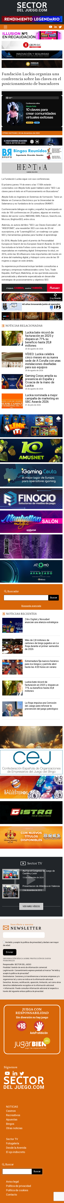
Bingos (10, 1123)
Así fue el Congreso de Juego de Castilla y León (39, 872)
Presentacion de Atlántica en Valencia (41, 886)
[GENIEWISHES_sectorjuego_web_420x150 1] (31, 738)
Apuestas (11, 1119)
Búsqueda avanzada (31, 606)
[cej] (31, 762)
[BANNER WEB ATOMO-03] (31, 572)
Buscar (53, 597)
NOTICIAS (12, 1106)
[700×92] (32, 316)
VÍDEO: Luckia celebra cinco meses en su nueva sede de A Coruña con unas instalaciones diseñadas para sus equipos (43, 360)
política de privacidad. (35, 991)
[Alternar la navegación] (5, 27)
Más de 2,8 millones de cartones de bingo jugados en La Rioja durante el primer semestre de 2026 (42, 645)
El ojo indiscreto (15, 1152)
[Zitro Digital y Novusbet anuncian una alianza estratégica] (12, 625)
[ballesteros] (31, 788)
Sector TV (12, 1139)
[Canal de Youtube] (51, 26)
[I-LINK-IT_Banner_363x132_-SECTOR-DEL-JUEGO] (31, 426)
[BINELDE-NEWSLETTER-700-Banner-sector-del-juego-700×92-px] (32, 297)
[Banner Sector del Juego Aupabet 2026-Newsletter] (32, 288)
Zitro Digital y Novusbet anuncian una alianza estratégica (41, 621)
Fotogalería (12, 1143)
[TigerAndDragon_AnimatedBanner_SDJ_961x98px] (32, 19)
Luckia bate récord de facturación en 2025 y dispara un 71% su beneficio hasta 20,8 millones (39, 339)
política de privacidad (32, 942)
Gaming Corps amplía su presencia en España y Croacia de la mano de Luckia (41, 380)
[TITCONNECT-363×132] (31, 813)
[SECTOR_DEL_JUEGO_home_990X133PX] (32, 36)
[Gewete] (31, 547)
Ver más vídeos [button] (31, 906)
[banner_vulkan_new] (32, 142)
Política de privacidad (18, 1185)
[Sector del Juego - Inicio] (32, 6)
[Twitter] (60, 26)
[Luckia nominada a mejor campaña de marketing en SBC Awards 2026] (12, 400)
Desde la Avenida (16, 1147)
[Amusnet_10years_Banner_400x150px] (31, 451)
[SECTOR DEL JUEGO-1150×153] (32, 45)
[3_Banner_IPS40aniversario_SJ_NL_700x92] (32, 307)
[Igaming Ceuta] (31, 476)
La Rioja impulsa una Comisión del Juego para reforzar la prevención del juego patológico (41, 705)
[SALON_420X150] (31, 522)
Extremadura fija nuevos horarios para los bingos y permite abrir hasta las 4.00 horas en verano (42, 664)
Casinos (11, 1110)
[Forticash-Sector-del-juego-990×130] (32, 55)
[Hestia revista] (32, 168)
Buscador (13, 591)
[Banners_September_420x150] (31, 838)
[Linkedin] (56, 26)
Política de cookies (17, 1190)
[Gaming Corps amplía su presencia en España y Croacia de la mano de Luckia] (12, 381)
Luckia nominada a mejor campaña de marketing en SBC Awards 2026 (42, 398)
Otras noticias (9, 133)
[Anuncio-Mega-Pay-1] (31, 499)
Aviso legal (12, 1181)
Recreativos (13, 1115)
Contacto (11, 1194)
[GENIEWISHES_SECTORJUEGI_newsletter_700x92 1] (32, 64)
